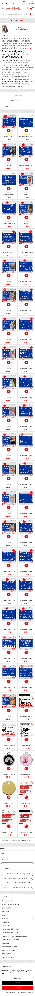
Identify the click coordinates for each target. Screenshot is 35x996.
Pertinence (17, 106)
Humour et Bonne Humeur (11, 904)
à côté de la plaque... (9, 950)
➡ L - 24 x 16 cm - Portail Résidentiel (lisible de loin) (18, 883)
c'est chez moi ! (7, 953)
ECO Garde (6, 943)
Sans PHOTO (6, 908)
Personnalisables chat (10, 932)
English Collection (8, 957)
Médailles (5, 922)
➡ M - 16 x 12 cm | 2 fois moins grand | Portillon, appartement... (18, 879)
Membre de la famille (9, 946)
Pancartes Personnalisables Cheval (14, 936)
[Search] (31, 14)
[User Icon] (27, 8)
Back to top (27, 840)
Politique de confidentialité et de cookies (19, 992)
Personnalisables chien (10, 929)
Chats (4, 915)
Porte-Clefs (6, 925)
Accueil (4, 896)
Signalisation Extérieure (10, 939)
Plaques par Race (8, 901)
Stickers (5, 918)
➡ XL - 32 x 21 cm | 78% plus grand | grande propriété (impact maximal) (18, 888)
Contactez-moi (28, 2)
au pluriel (5, 911)
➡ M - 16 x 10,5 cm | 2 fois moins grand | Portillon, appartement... (18, 874)
